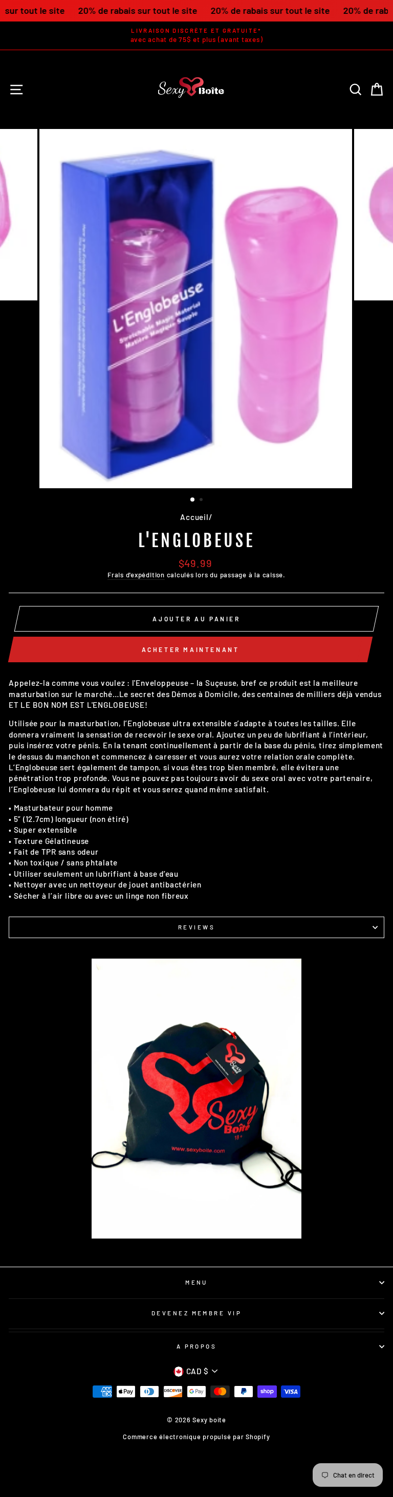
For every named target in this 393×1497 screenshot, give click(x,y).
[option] (196, 36)
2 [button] (202, 500)
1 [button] (192, 500)
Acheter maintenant (190, 649)
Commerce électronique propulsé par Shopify (196, 1437)
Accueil (194, 517)
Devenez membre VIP (196, 1313)
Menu (196, 1282)
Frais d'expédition (136, 575)
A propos (197, 1346)
